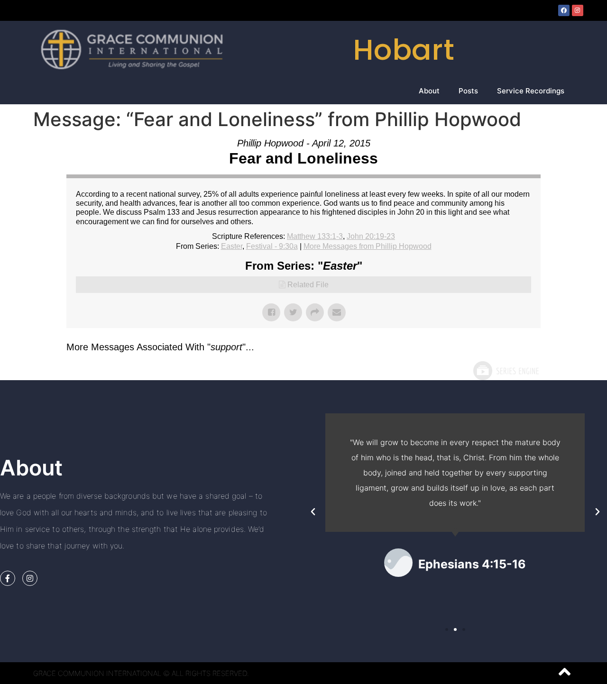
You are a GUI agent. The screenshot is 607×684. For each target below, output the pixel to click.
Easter (231, 246)
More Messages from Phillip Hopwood (368, 246)
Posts (468, 90)
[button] (313, 512)
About (429, 90)
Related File (308, 285)
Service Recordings (530, 90)
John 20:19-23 (371, 236)
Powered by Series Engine (505, 370)
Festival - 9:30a (272, 246)
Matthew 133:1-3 (315, 236)
